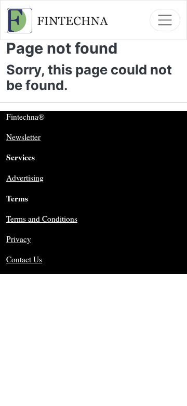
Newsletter (23, 137)
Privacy (18, 239)
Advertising (25, 177)
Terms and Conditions (41, 218)
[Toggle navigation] (165, 20)
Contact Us (24, 259)
